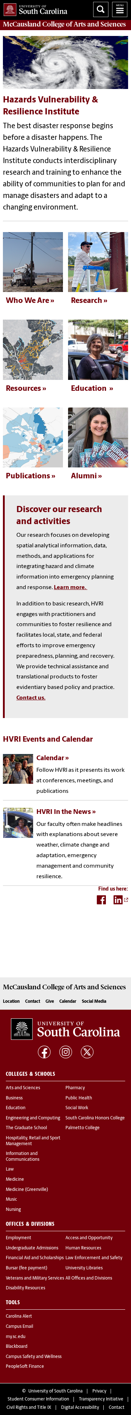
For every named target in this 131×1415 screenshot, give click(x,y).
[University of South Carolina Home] (33, 8)
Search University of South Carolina (100, 9)
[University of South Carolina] (65, 1029)
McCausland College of (64, 24)
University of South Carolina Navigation (119, 9)
